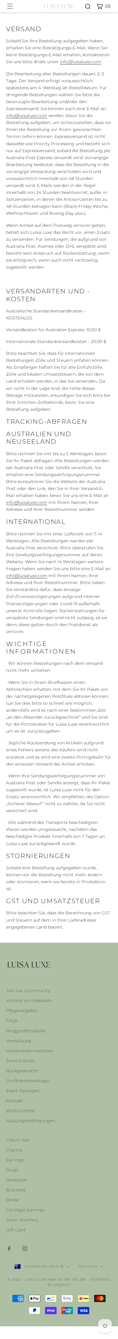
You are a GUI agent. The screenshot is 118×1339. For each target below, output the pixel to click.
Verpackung (18, 1040)
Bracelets (16, 1190)
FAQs (12, 1020)
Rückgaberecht (22, 1070)
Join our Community (28, 990)
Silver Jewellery (22, 1220)
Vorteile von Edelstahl (29, 1000)
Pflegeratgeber (22, 1010)
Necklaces (16, 1180)
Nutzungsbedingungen (30, 1120)
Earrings (15, 1160)
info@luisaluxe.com (80, 61)
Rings (12, 1170)
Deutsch (88, 1266)
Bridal (12, 1200)
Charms (14, 1150)
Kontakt (14, 1100)
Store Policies (20, 1060)
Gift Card (15, 1230)
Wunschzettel (20, 1110)
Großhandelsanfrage (27, 1080)
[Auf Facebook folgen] (9, 1249)
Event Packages (22, 1090)
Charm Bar (17, 1140)
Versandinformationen (30, 1050)
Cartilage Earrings (25, 1210)
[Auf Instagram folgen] (25, 1249)
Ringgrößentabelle (26, 1031)
